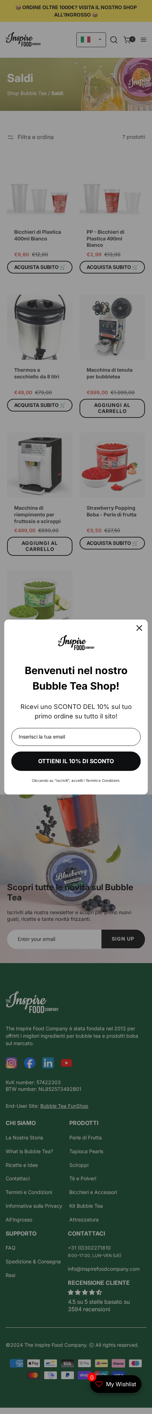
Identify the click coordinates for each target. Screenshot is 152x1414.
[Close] (139, 628)
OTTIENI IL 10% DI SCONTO (76, 761)
